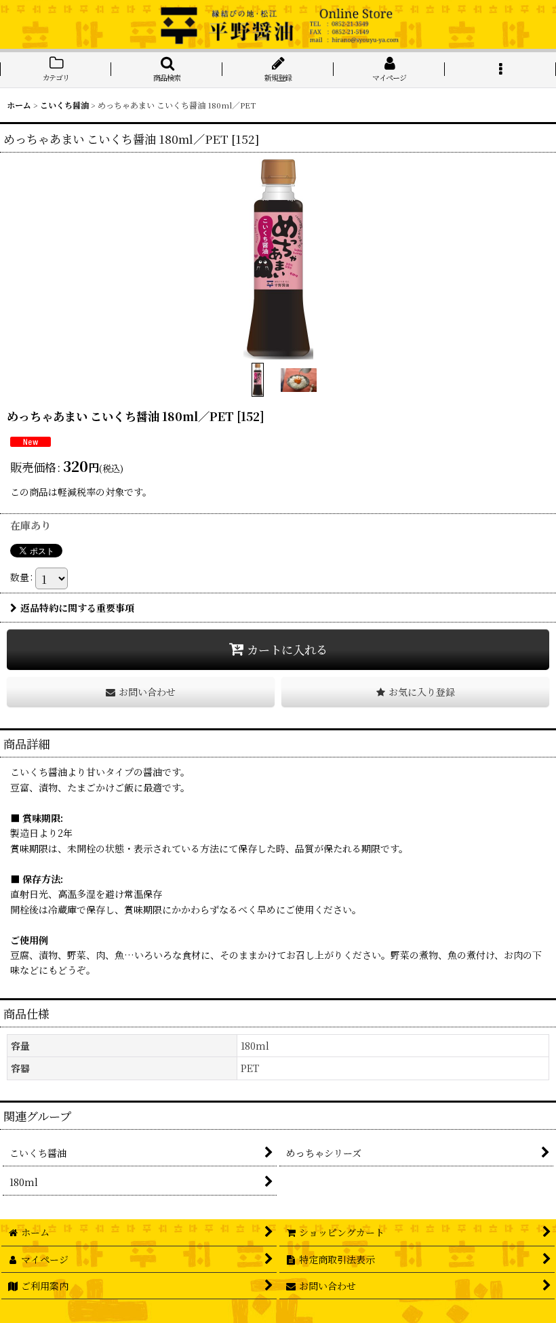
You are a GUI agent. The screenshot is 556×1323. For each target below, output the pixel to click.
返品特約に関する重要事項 (77, 607)
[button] (166, 69)
